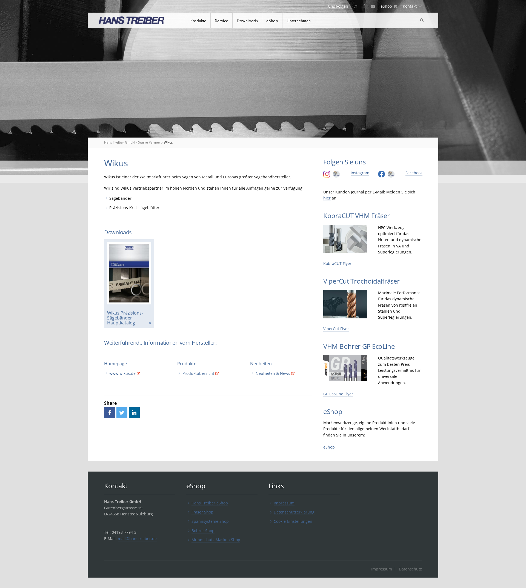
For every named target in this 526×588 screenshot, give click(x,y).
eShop (329, 447)
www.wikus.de (122, 373)
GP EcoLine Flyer (338, 393)
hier (327, 198)
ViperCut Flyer (336, 328)
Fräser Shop (202, 512)
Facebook (413, 172)
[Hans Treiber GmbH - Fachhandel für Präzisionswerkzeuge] (137, 21)
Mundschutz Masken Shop (215, 539)
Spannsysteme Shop (210, 521)
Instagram (360, 172)
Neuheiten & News (273, 373)
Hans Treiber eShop (209, 503)
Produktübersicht (198, 373)
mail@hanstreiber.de (137, 538)
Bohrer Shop (203, 530)
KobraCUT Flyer (337, 263)
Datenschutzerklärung (294, 512)
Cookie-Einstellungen (293, 521)
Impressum (284, 503)
